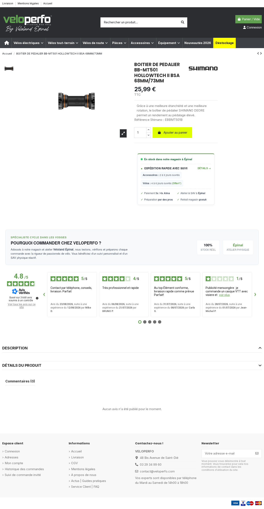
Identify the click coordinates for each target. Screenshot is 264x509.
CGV (74, 463)
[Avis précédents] (44, 295)
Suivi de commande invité (23, 475)
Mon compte (14, 463)
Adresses (11, 457)
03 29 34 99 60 (150, 464)
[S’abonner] (257, 453)
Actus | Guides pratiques (88, 481)
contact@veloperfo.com (157, 471)
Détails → (204, 168)
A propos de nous (83, 475)
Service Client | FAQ (85, 487)
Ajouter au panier (175, 132)
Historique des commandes (24, 469)
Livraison (8, 3)
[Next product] (261, 53)
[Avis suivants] (255, 295)
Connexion (12, 451)
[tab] (132, 348)
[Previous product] (258, 53)
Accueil (47, 3)
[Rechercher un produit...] (182, 22)
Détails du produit (21, 365)
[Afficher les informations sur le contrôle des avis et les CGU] (37, 298)
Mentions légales (28, 3)
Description (15, 348)
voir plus (224, 295)
